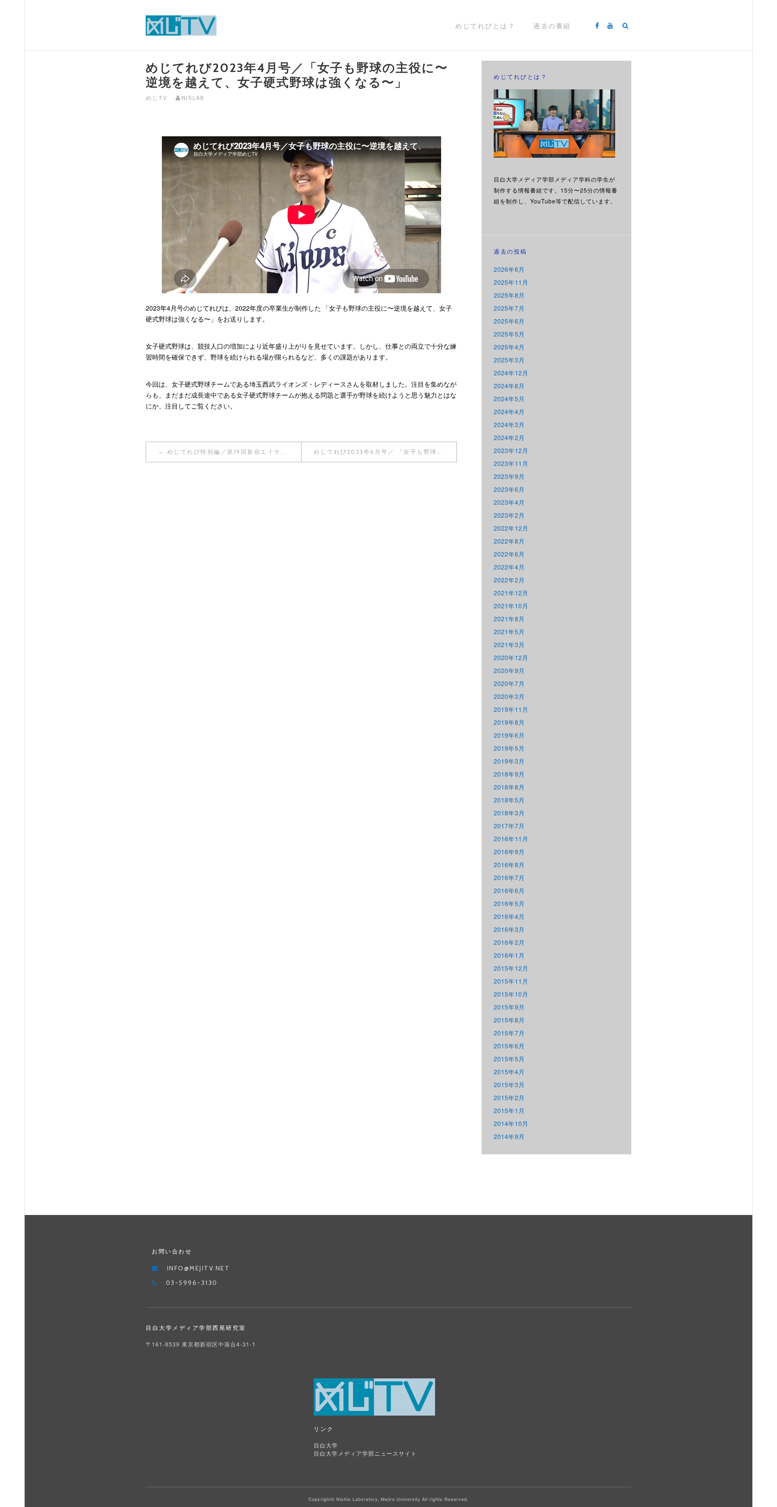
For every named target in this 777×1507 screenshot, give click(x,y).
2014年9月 (509, 1136)
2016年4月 (509, 916)
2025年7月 (509, 308)
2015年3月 (509, 1084)
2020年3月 (509, 696)
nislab (193, 98)
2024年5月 (509, 398)
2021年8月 (509, 618)
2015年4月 (509, 1071)
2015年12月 (511, 968)
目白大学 (326, 1445)
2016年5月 (509, 903)
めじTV (157, 98)
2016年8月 (509, 864)
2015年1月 (509, 1110)
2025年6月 (509, 321)
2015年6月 (509, 1046)
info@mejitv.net (198, 1268)
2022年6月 (509, 554)
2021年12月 (511, 593)
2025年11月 (511, 282)
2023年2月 (509, 515)
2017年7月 (509, 826)
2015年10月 (511, 994)
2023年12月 (511, 450)
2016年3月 (509, 929)
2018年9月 (509, 774)
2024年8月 (509, 385)
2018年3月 (509, 813)
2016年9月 (509, 851)
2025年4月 (509, 347)
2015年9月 (509, 1007)
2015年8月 (509, 1020)
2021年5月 (509, 631)
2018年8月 (509, 787)
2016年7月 (509, 877)
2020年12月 (511, 657)
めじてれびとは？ (485, 26)
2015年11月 (511, 981)
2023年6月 (509, 489)
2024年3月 (509, 424)
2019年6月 (509, 735)
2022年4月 (509, 567)
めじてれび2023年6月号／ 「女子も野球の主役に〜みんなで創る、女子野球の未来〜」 (385, 451)
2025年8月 (509, 295)
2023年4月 (509, 502)
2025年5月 (509, 334)
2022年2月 (509, 580)
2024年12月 (511, 373)
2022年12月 (511, 528)
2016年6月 (509, 890)
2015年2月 (509, 1097)
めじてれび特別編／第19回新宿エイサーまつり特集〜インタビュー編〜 (234, 451)
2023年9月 (509, 476)
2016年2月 (509, 942)
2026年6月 (509, 269)
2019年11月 (511, 709)
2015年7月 (509, 1033)
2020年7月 (509, 683)
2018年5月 (509, 800)
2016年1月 (509, 955)
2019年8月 (509, 722)
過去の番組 (552, 26)
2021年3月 (509, 644)
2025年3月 (509, 360)
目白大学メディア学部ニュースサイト (365, 1453)
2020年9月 (509, 670)
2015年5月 (509, 1059)
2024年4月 (509, 411)
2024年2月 (509, 437)
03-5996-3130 (192, 1283)
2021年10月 (511, 606)
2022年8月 (509, 541)
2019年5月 (509, 748)
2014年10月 (511, 1123)
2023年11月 (511, 463)
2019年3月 (509, 761)
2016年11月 (511, 838)
